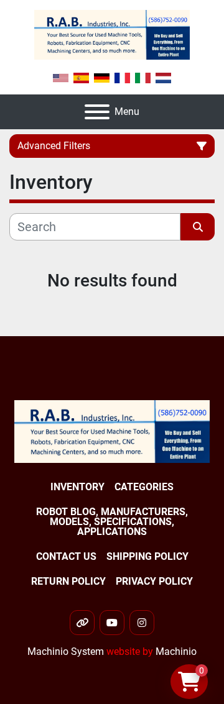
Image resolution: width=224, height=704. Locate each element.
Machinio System (65, 651)
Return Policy (68, 581)
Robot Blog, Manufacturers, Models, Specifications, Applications (112, 521)
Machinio (176, 651)
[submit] (197, 226)
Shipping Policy (147, 556)
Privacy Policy (154, 581)
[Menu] (97, 111)
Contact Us (66, 556)
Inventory (77, 487)
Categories (144, 487)
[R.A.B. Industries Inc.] (112, 431)
